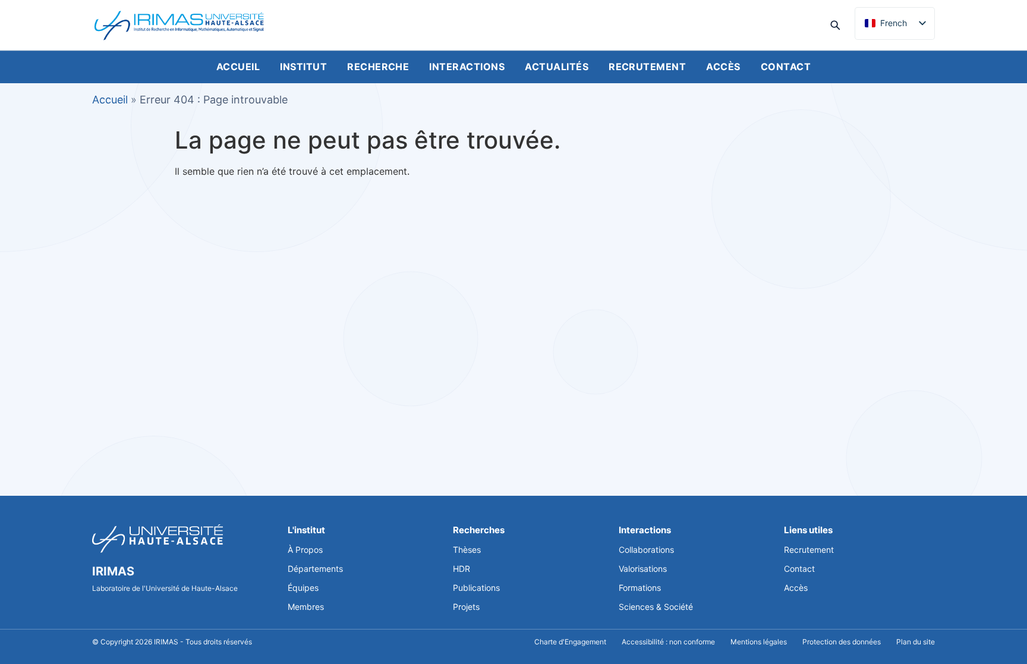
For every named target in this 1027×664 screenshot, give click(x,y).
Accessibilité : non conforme (668, 641)
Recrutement (647, 67)
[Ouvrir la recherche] (835, 25)
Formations (640, 588)
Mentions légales (758, 641)
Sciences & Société (656, 607)
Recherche (378, 67)
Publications (476, 588)
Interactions (467, 67)
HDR (461, 569)
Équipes (303, 588)
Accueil (238, 67)
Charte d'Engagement (570, 641)
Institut (303, 67)
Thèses (467, 550)
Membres (306, 607)
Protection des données (841, 641)
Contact (786, 67)
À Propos (305, 550)
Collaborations (646, 550)
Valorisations (643, 569)
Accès (723, 67)
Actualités (556, 67)
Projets (466, 607)
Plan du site (915, 641)
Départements (315, 569)
